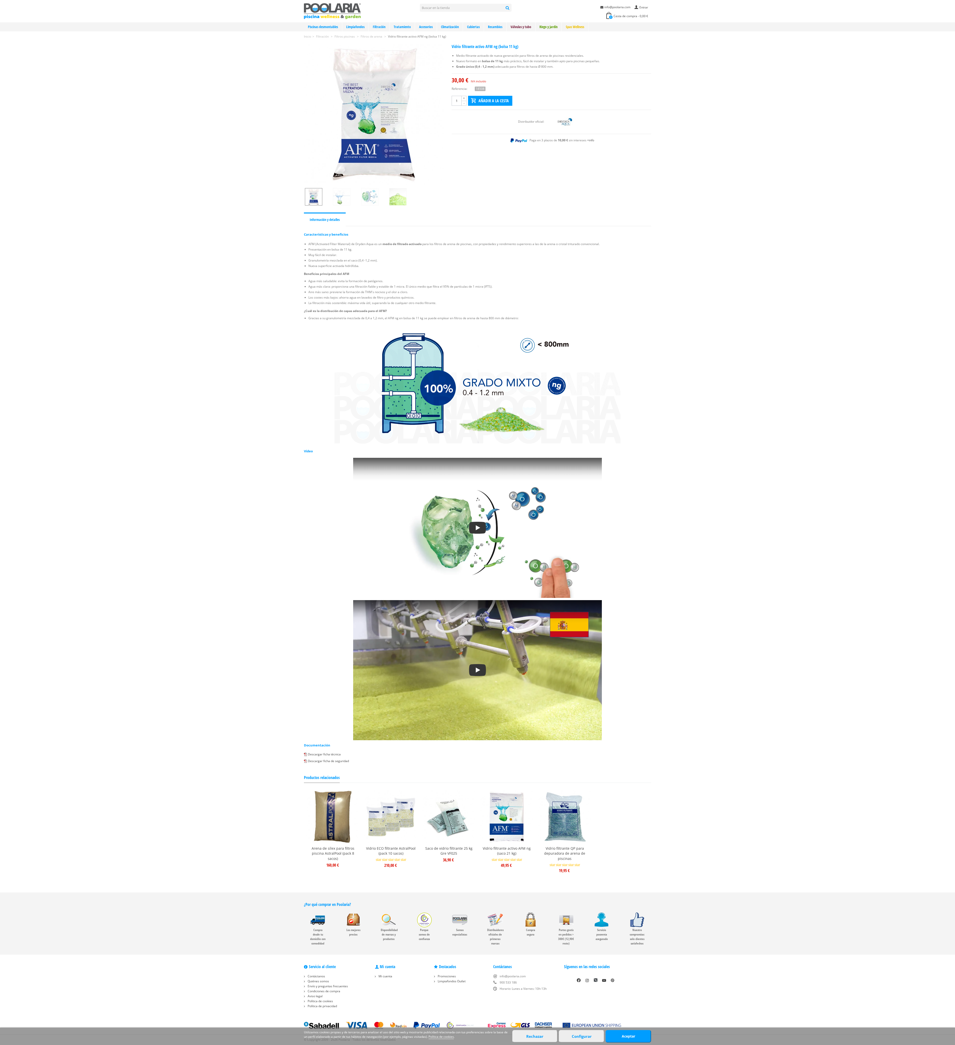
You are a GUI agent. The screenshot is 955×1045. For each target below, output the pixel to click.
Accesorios (426, 26)
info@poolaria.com (617, 7)
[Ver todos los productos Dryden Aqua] (565, 121)
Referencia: (459, 89)
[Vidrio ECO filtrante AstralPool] (390, 816)
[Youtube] (604, 980)
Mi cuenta (385, 976)
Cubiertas (473, 26)
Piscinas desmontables (323, 26)
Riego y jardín (548, 26)
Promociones (446, 976)
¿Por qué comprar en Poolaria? (327, 904)
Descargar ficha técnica (324, 754)
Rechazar (534, 1036)
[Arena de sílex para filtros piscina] (332, 816)
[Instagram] (587, 980)
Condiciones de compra (323, 991)
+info (590, 140)
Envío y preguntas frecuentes (327, 986)
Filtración (379, 26)
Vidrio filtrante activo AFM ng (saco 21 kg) (507, 851)
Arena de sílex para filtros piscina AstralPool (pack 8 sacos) (333, 853)
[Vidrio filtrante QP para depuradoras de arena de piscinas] (564, 816)
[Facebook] (578, 980)
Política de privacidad (322, 1006)
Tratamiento (402, 26)
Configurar (582, 1036)
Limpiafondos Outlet (451, 981)
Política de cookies (320, 1001)
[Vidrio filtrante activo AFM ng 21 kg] (506, 816)
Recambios (495, 26)
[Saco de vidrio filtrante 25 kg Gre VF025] (448, 816)
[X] (595, 980)
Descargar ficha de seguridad (328, 761)
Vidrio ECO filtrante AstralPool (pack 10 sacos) (391, 851)
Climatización (450, 26)
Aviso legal (315, 996)
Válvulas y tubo (521, 26)
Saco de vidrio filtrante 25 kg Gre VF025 (449, 851)
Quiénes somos (318, 981)
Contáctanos (316, 976)
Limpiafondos (355, 26)
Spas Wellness (575, 26)
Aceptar (628, 1036)
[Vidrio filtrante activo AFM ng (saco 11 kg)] (374, 114)
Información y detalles (325, 219)
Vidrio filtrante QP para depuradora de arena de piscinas (564, 853)
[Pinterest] (612, 980)
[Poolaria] (332, 11)
